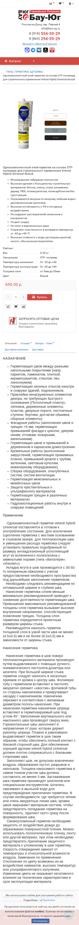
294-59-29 (44, 38)
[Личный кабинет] (71, 3)
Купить (42, 297)
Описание (11, 343)
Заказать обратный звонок (39, 43)
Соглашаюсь (40, 921)
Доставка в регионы (16, 349)
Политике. (49, 900)
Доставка (37, 349)
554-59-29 (44, 33)
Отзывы (26, 343)
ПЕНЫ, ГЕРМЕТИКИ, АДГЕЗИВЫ (24, 71)
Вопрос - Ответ (44, 343)
